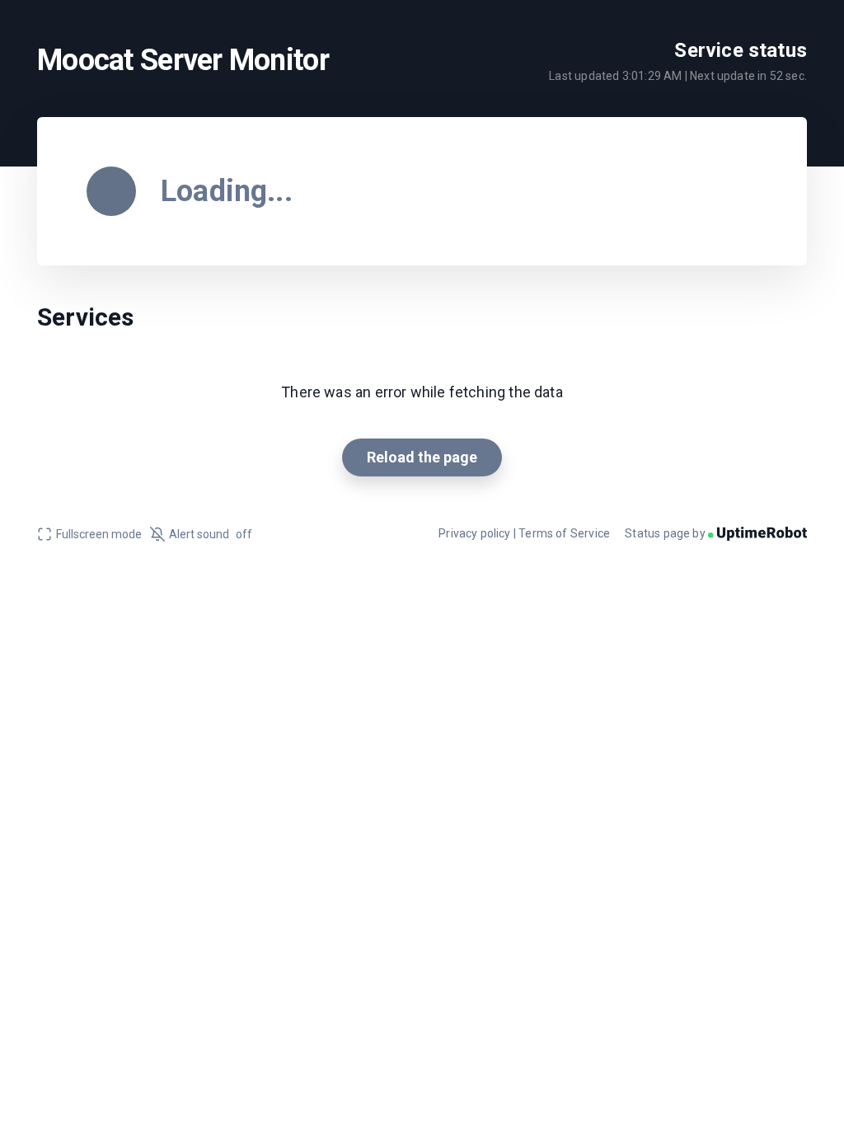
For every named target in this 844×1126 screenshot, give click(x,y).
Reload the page (422, 457)
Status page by (666, 533)
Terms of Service (564, 533)
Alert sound (210, 534)
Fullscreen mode (99, 534)
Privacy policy (474, 533)
